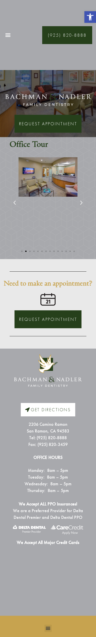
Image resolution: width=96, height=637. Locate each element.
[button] (90, 17)
